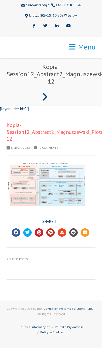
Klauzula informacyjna (34, 327)
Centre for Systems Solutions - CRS (68, 309)
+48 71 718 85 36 (68, 5)
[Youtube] (68, 26)
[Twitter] (45, 26)
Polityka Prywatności (69, 327)
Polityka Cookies (52, 332)
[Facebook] (34, 26)
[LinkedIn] (57, 26)
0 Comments (48, 148)
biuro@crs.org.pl (38, 5)
